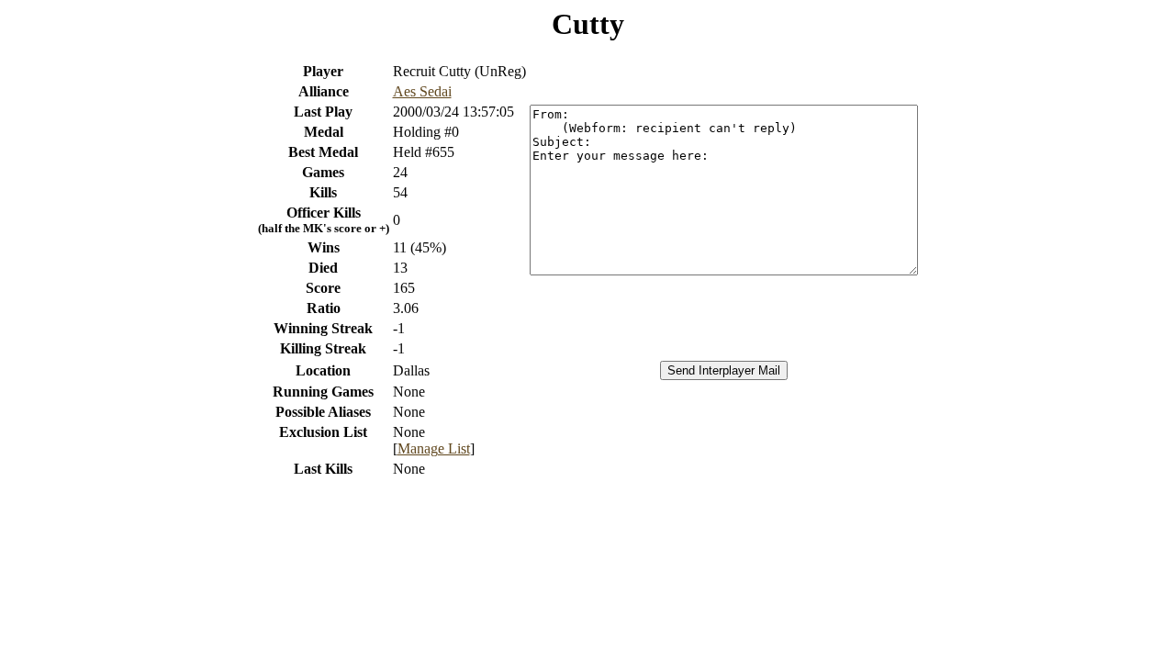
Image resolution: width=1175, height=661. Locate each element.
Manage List (433, 448)
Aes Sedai (422, 91)
